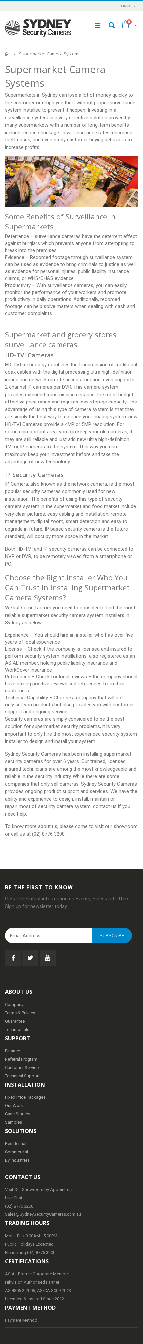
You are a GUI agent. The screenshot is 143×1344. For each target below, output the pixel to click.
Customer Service (22, 1067)
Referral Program (21, 1059)
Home (7, 54)
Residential (15, 1143)
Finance (12, 1050)
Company (14, 1004)
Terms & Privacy (20, 1012)
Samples (13, 1122)
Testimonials (17, 1029)
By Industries (17, 1160)
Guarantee (15, 1021)
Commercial (16, 1151)
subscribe (112, 935)
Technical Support (22, 1075)
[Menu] (97, 25)
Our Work (14, 1105)
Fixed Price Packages (25, 1097)
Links (126, 6)
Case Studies (17, 1113)
